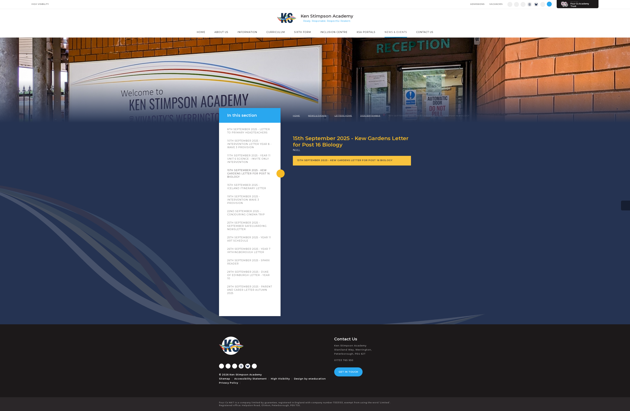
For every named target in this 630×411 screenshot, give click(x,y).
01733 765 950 (343, 360)
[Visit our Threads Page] (529, 4)
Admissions (477, 4)
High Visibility (40, 4)
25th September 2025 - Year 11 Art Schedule (249, 239)
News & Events (317, 115)
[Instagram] (509, 4)
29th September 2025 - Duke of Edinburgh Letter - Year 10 (248, 275)
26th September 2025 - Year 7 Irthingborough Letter (249, 250)
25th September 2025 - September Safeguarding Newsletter (247, 226)
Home (296, 115)
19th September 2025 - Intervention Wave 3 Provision (243, 200)
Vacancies (496, 4)
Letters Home (343, 115)
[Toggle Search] (549, 4)
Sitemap (224, 378)
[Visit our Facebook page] (516, 4)
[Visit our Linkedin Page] (523, 4)
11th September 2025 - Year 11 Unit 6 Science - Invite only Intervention (249, 159)
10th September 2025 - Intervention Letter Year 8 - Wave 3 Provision (249, 144)
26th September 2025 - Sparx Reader (248, 262)
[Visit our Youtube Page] (542, 4)
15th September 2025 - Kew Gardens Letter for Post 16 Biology (428, 115)
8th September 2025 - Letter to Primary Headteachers (248, 131)
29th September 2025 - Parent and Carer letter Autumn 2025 (249, 290)
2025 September (370, 115)
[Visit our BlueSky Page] (536, 4)
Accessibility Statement (250, 378)
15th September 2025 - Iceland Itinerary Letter (246, 187)
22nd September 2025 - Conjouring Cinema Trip (246, 213)
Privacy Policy (228, 382)
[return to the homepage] (289, 18)
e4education (317, 378)
